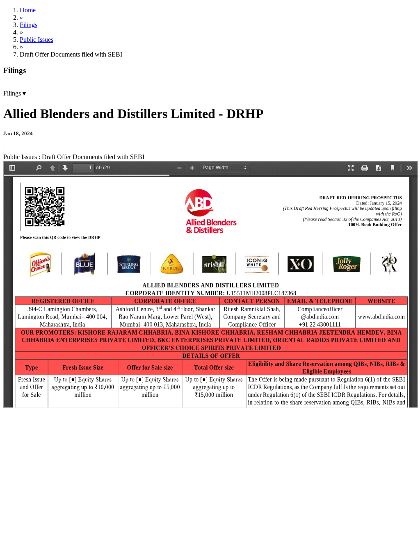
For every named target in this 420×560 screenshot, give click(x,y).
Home (28, 10)
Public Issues (36, 39)
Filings (28, 24)
